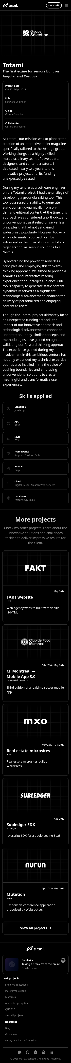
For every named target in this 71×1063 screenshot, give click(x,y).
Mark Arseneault (28, 1058)
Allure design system (17, 1003)
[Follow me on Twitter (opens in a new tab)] (35, 1052)
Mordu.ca (10, 997)
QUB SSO (10, 1009)
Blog (7, 1028)
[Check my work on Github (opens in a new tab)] (28, 1052)
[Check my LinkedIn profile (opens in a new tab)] (51, 1052)
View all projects (14, 1015)
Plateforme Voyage (15, 990)
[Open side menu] (66, 5)
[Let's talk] (20, 1052)
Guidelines (11, 1034)
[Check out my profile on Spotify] (63, 960)
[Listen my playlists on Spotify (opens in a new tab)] (43, 1052)
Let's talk (54, 5)
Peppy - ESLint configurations (21, 1040)
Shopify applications (16, 984)
